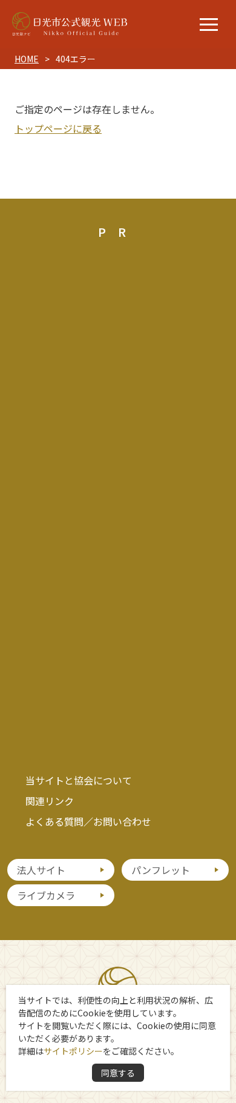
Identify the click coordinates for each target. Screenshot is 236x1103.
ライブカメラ (46, 895)
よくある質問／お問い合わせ (88, 821)
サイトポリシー (73, 1051)
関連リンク (49, 800)
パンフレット (160, 870)
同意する (118, 1073)
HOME (27, 59)
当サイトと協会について (78, 780)
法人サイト (41, 870)
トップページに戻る (58, 128)
